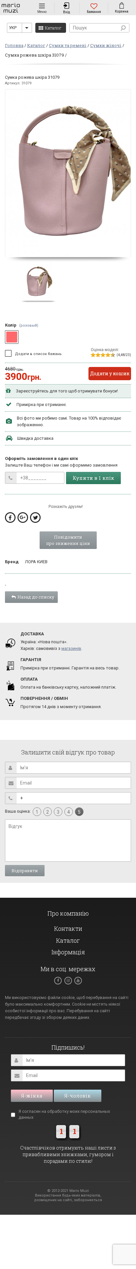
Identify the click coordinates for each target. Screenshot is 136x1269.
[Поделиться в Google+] (22, 517)
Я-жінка (32, 1095)
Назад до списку (35, 597)
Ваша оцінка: (18, 811)
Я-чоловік (77, 1095)
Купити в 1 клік (93, 478)
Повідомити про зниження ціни (68, 540)
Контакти (68, 928)
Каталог (36, 45)
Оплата (29, 679)
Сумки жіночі (105, 45)
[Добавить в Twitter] (35, 517)
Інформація (68, 952)
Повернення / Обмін (44, 698)
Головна (14, 45)
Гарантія (30, 659)
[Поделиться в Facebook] (10, 517)
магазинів (71, 648)
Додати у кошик (109, 373)
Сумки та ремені (67, 45)
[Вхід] (66, 4)
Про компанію (68, 913)
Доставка (32, 633)
